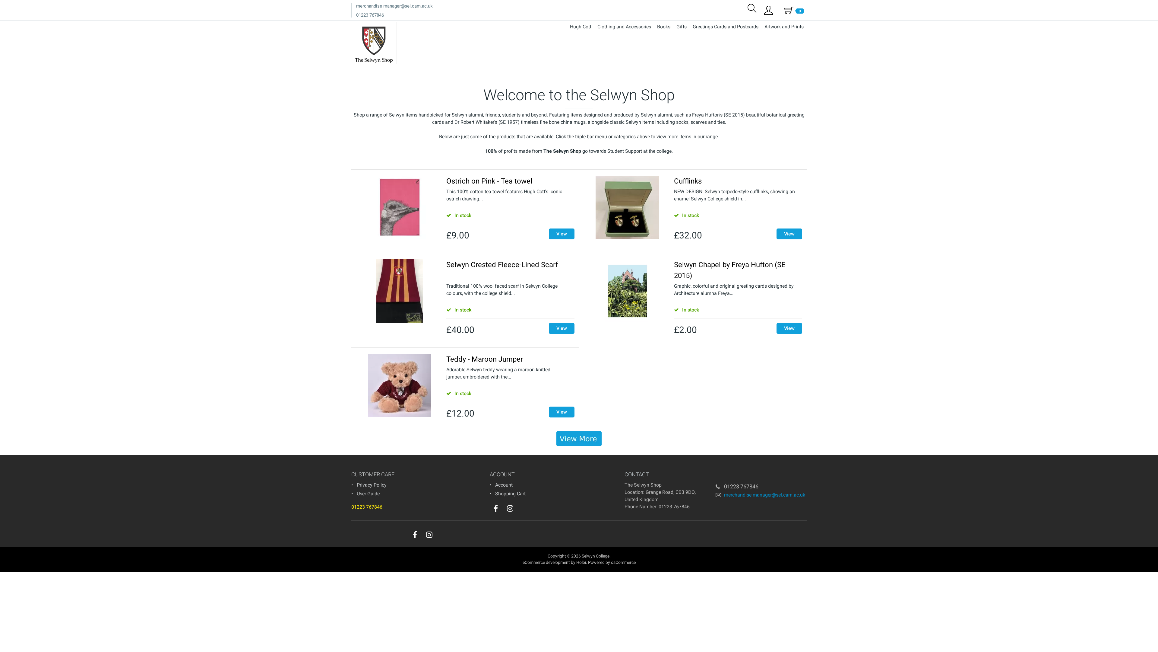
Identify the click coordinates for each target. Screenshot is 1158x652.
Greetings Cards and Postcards (725, 27)
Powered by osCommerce (612, 562)
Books (663, 27)
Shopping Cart (510, 494)
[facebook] (495, 508)
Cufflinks (688, 181)
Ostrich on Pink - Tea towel (489, 181)
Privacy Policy (372, 485)
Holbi (581, 562)
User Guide (368, 494)
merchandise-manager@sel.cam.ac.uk (394, 6)
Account (504, 485)
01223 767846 (370, 15)
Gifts (681, 27)
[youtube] (522, 510)
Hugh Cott (580, 27)
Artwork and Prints (784, 27)
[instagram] (510, 508)
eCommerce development (546, 562)
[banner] (579, 438)
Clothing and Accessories (624, 27)
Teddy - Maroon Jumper (484, 359)
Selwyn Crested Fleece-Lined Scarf (502, 264)
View (561, 234)
